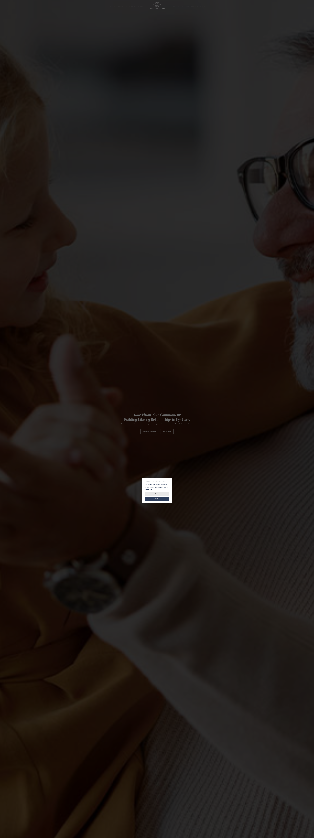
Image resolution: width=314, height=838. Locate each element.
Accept (157, 498)
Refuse (157, 494)
